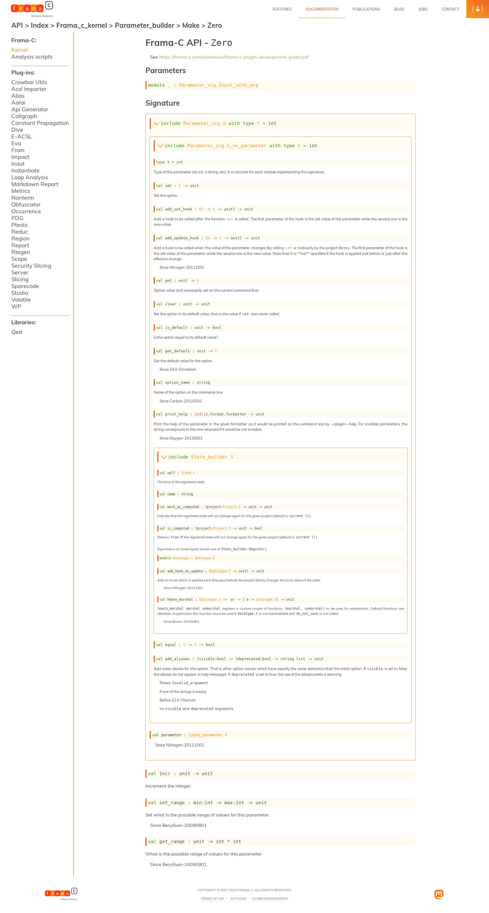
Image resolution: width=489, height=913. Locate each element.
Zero (214, 25)
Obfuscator (25, 204)
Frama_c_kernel (82, 25)
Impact (20, 156)
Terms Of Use (212, 899)
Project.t (232, 507)
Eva (16, 143)
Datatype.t (221, 571)
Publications (366, 9)
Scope (19, 258)
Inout (18, 163)
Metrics (20, 190)
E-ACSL (21, 136)
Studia (19, 292)
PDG (17, 217)
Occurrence (26, 211)
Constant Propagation (40, 122)
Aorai (18, 102)
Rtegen (20, 251)
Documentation (322, 9)
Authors (238, 899)
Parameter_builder (145, 25)
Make (191, 25)
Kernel (19, 49)
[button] (477, 9)
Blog (399, 9)
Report (20, 245)
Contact (450, 9)
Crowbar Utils (29, 82)
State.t (188, 473)
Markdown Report (34, 183)
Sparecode (25, 285)
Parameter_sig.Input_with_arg (218, 85)
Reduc (19, 231)
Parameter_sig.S (204, 123)
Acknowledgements (270, 899)
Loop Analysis (29, 177)
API (17, 25)
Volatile (21, 299)
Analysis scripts (32, 56)
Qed (16, 331)
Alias (18, 95)
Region (20, 238)
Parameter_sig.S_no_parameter (227, 145)
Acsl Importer (28, 88)
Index (40, 25)
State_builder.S (212, 457)
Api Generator (29, 109)
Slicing (20, 279)
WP (16, 306)
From (18, 149)
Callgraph (24, 116)
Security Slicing (31, 265)
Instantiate (25, 170)
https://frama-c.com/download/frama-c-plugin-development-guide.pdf (233, 57)
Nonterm (22, 197)
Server (19, 272)
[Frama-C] (32, 17)
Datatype (181, 558)
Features (282, 9)
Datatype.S (205, 558)
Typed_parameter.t (207, 735)
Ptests (19, 224)
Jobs (423, 9)
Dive (17, 129)
